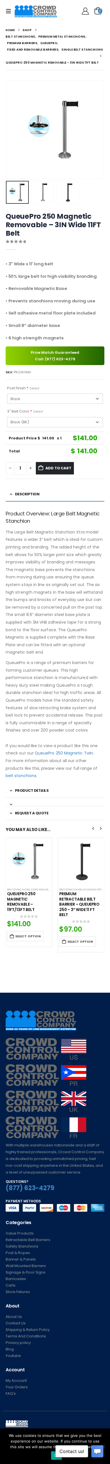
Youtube (13, 1355)
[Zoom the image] (46, 1041)
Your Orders (17, 1387)
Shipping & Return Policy (28, 1329)
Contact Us (16, 1323)
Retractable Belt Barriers (28, 1239)
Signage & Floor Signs (25, 1272)
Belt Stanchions (18, 889)
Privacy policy (18, 1342)
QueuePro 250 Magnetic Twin (64, 753)
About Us (14, 1316)
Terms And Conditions (26, 1336)
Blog (10, 1349)
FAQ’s (11, 1393)
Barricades (16, 1278)
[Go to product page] (29, 861)
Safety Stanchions (22, 1246)
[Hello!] (84, 11)
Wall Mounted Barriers (26, 1265)
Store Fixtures (18, 1291)
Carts (11, 1285)
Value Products (20, 1233)
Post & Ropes (18, 1252)
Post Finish (23, 388)
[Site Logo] (36, 11)
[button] (10, 11)
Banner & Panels (21, 1259)
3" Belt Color (25, 411)
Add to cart (58, 468)
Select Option (28, 936)
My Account (16, 1380)
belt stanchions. (21, 775)
